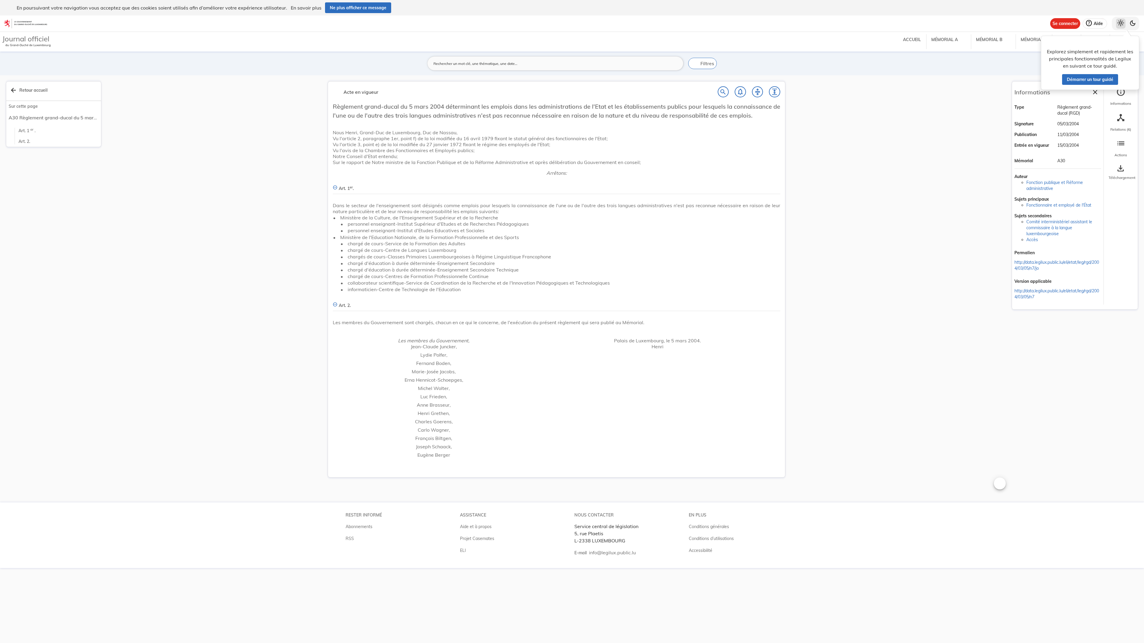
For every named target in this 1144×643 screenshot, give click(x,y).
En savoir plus (306, 8)
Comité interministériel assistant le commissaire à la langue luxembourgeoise (1059, 227)
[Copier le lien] (1043, 253)
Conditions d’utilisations (711, 538)
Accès (1032, 239)
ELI (463, 550)
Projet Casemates (477, 538)
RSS (350, 538)
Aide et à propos (476, 526)
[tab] (1120, 96)
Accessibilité (700, 550)
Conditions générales (709, 526)
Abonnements (359, 526)
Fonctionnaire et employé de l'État (1058, 205)
